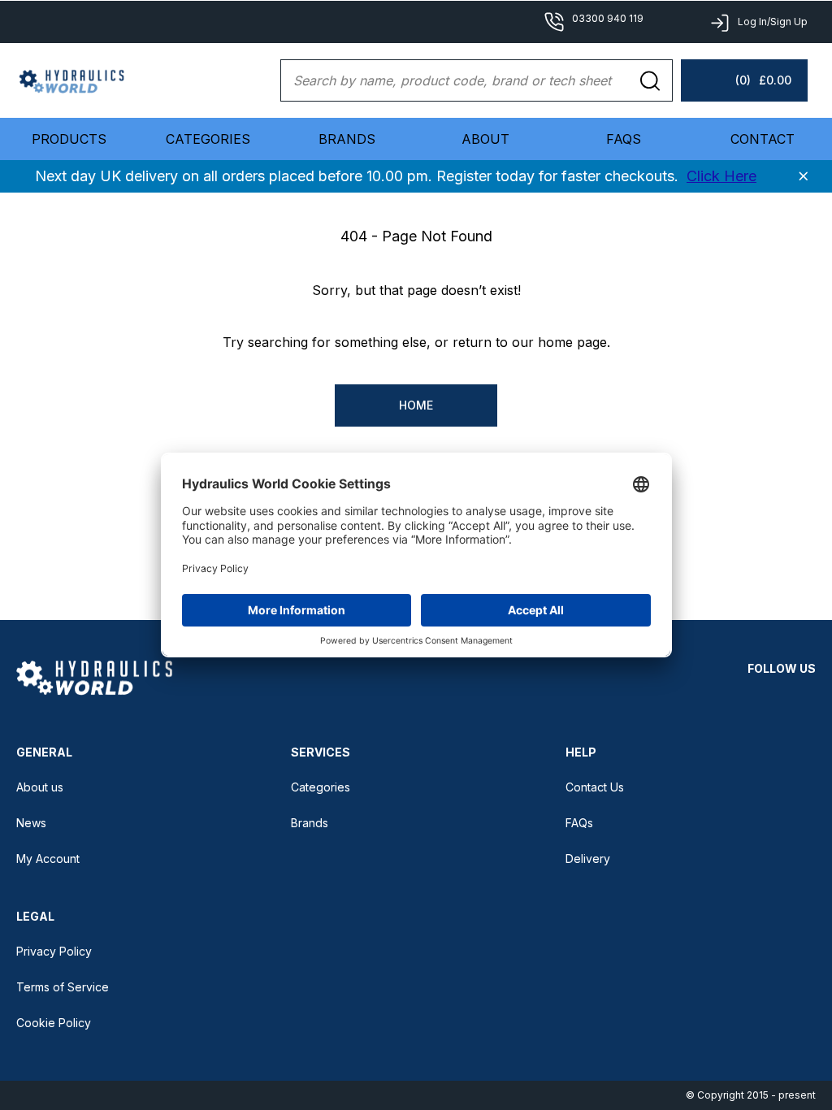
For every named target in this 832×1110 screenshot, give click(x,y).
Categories (320, 787)
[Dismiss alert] (803, 176)
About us (39, 787)
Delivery (588, 858)
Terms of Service (62, 987)
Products (69, 139)
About (485, 139)
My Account (48, 858)
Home (416, 405)
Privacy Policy (54, 951)
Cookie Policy (53, 1023)
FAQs (623, 139)
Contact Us (595, 787)
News (31, 823)
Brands (346, 139)
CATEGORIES (208, 139)
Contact (762, 139)
